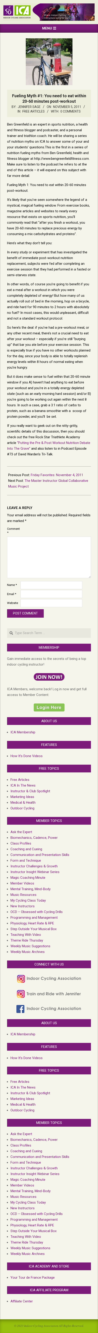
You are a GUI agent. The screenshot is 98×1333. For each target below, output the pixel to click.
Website (12, 603)
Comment (13, 530)
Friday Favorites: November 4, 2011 (57, 475)
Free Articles (33, 111)
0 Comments (70, 111)
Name (12, 585)
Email (11, 594)
